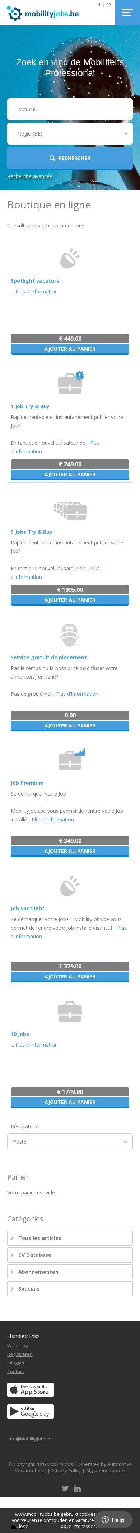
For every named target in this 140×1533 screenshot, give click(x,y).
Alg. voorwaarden (105, 1470)
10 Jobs (20, 1033)
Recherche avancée (29, 176)
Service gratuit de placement (49, 657)
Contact (15, 1371)
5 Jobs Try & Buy (31, 531)
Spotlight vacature (35, 280)
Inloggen (16, 1362)
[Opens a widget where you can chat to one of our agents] (113, 1520)
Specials (28, 1288)
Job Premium (27, 782)
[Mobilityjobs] (50, 12)
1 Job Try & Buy (30, 406)
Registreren (20, 1354)
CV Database (34, 1254)
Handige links (23, 1335)
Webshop (17, 1345)
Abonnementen (38, 1271)
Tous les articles (39, 1238)
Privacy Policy (66, 1470)
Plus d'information (36, 291)
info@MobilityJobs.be (30, 1438)
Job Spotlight (28, 908)
